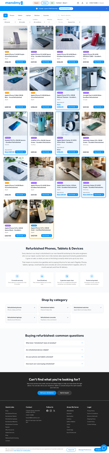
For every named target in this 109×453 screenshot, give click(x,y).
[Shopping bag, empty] (78, 3)
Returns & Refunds (92, 416)
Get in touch (64, 393)
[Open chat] (103, 447)
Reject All (71, 450)
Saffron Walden (71, 421)
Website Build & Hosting (12, 438)
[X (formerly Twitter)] (54, 411)
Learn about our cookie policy (21, 450)
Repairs (7, 427)
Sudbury (69, 419)
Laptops (28, 15)
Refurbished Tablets (11, 416)
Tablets (20, 15)
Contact (59, 3)
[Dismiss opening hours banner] (107, 9)
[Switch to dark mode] (87, 3)
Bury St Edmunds (71, 432)
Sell (52, 3)
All (5, 15)
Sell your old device (47, 393)
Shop (44, 3)
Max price (59, 19)
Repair (36, 3)
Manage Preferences (85, 450)
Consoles (46, 15)
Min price (49, 19)
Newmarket (70, 416)
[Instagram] (51, 411)
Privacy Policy (91, 411)
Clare (68, 427)
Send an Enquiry (65, 8)
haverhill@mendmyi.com (33, 417)
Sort (68, 19)
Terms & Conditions (92, 413)
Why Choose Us (9, 430)
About (65, 3)
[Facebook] (47, 411)
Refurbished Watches (11, 421)
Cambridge (70, 430)
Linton (68, 424)
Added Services (9, 432)
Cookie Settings (91, 424)
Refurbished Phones (11, 413)
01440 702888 (93, 3)
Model (19, 19)
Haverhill (69, 413)
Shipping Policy (91, 419)
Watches (37, 15)
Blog (6, 435)
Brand (4, 19)
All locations (70, 411)
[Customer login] (82, 3)
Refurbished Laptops (11, 419)
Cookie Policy (91, 421)
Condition (35, 19)
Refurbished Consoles (11, 424)
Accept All (99, 450)
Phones (12, 15)
